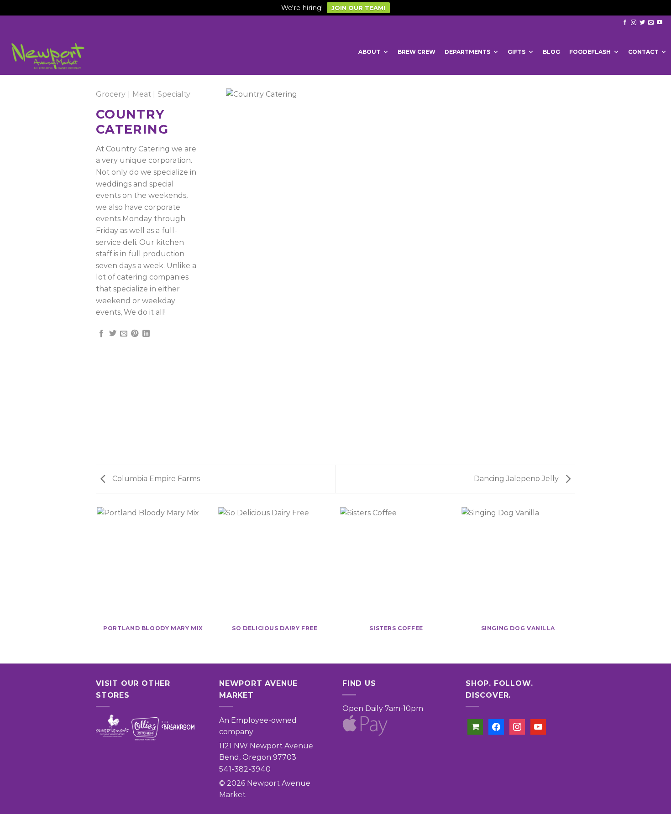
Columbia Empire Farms (155, 478)
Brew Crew (416, 51)
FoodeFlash (590, 51)
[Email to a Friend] (123, 334)
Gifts (516, 51)
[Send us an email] (651, 23)
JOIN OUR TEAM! (358, 7)
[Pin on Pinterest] (134, 334)
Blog (551, 51)
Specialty (173, 94)
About (369, 51)
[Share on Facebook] (101, 334)
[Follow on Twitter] (642, 23)
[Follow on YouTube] (659, 23)
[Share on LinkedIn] (146, 334)
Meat (141, 94)
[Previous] (98, 584)
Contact (643, 51)
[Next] (574, 584)
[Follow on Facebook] (625, 23)
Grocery (111, 94)
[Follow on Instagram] (633, 23)
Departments (467, 51)
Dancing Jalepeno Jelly (517, 478)
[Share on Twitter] (112, 334)
